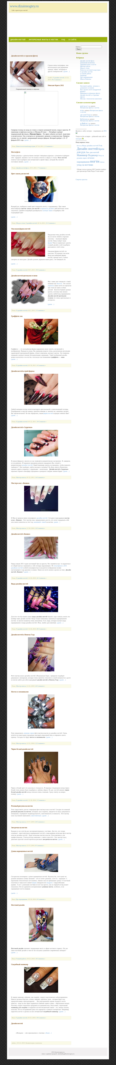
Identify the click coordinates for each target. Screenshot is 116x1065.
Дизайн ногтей (17, 39)
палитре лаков (47, 210)
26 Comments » (40, 822)
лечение (90, 158)
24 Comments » (40, 686)
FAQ (63, 39)
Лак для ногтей (92, 152)
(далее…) (66, 71)
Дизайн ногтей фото (22, 168)
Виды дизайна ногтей (19, 584)
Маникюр (82, 155)
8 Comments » (41, 899)
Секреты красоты (81, 179)
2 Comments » (49, 146)
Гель (100, 145)
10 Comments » (40, 528)
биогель (59, 283)
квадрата (49, 883)
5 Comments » (41, 800)
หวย (81, 110)
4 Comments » (41, 365)
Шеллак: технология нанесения (91, 99)
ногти (94, 161)
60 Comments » (41, 629)
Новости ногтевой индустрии (25, 146)
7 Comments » (42, 168)
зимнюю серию (29, 733)
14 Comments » (40, 477)
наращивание (83, 161)
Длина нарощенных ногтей (22, 851)
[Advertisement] (41, 48)
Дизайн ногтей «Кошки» (20, 534)
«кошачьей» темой (39, 522)
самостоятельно (36, 816)
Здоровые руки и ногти (88, 64)
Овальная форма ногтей (20, 229)
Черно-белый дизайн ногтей (22, 749)
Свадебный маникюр (19, 964)
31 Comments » (51, 223)
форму (34, 883)
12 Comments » (40, 743)
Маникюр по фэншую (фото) (90, 93)
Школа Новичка (85, 79)
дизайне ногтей (27, 465)
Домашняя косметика (87, 63)
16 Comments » (40, 959)
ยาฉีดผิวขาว (84, 123)
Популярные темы (82, 142)
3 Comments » (40, 310)
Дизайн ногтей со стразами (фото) (24, 56)
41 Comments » (41, 578)
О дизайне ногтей (58, 77)
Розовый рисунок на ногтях (22, 806)
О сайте (72, 39)
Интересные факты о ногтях (43, 39)
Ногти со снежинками (19, 692)
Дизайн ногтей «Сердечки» (22, 427)
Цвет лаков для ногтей (20, 174)
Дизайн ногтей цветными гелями (24, 276)
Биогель (79, 146)
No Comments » (57, 80)
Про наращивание (21, 899)
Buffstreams (84, 119)
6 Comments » (39, 845)
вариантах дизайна (47, 208)
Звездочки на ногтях (19, 827)
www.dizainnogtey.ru (24, 6)
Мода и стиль (20, 223)
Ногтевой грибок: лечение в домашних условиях (89, 87)
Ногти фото (15, 152)
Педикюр (83, 75)
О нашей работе (21, 959)
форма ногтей (48, 413)
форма (50, 243)
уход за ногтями (85, 164)
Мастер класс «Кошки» (20, 483)
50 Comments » (41, 270)
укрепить (51, 286)
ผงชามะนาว (84, 106)
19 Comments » (41, 1018)
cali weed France (85, 115)
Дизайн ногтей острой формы (22, 371)
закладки (79, 139)
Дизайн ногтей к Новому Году (23, 635)
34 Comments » (41, 421)
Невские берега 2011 (56, 85)
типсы (102, 162)
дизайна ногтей (42, 518)
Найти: (78, 47)
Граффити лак (17, 316)
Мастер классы (21, 477)
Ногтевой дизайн (17, 905)
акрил (85, 158)
